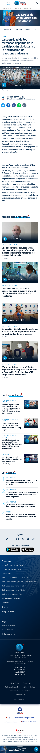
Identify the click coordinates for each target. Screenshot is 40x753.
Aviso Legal (27, 683)
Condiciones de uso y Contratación (20, 691)
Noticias (5, 602)
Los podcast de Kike (22, 29)
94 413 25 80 (21, 658)
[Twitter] (3, 105)
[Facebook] (14, 105)
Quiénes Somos (15, 683)
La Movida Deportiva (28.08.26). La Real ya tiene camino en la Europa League (12, 426)
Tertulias (5, 454)
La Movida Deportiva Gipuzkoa (10, 420)
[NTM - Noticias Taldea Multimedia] (20, 710)
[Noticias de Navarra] (29, 721)
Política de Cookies (29, 687)
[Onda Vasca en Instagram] (23, 539)
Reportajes (6, 607)
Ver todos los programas (11, 598)
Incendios (18, 8)
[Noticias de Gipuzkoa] (24, 717)
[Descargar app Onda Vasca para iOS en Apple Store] (27, 549)
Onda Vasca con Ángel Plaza (12, 594)
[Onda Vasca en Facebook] (12, 539)
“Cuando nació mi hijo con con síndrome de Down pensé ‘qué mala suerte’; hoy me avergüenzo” (22, 494)
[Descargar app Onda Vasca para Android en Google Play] (13, 549)
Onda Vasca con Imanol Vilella (13, 590)
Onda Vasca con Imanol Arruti (13, 586)
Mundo (8, 512)
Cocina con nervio (8, 634)
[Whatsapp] (19, 105)
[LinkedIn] (8, 105)
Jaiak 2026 (27, 8)
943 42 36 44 (21, 664)
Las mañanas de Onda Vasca (12, 565)
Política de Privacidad (12, 687)
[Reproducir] (4, 85)
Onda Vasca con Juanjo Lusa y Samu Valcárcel (19, 582)
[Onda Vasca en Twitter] (7, 539)
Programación (8, 611)
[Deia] (8, 717)
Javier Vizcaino (7, 630)
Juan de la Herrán (8, 626)
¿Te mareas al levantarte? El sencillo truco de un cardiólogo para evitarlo (20, 505)
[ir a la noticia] (20, 232)
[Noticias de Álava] (10, 721)
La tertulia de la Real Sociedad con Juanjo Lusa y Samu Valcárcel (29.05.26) (12, 460)
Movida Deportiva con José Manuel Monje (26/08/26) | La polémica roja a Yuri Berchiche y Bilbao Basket (12, 444)
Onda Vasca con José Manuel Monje (15, 577)
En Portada (8, 29)
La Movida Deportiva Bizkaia (10, 401)
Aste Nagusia (7, 8)
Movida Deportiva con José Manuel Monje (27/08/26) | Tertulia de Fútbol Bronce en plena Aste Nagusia (11, 408)
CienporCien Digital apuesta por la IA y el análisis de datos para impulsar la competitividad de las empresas (20, 331)
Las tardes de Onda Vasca (11, 569)
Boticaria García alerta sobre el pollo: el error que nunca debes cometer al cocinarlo (21, 482)
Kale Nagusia (6, 573)
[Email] (24, 105)
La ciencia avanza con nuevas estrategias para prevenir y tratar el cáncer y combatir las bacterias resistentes (19, 292)
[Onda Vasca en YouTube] (17, 539)
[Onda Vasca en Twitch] (28, 539)
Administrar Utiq (20, 695)
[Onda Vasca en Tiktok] (33, 539)
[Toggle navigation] (2, 3)
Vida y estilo (11, 478)
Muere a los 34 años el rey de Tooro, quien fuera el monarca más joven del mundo (21, 517)
